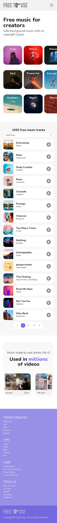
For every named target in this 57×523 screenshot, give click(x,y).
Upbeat (6, 433)
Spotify (6, 491)
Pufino (18, 145)
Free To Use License (12, 469)
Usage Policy (9, 466)
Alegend (19, 194)
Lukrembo (20, 182)
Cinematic (7, 421)
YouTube (7, 488)
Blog (5, 449)
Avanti (18, 231)
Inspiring (7, 430)
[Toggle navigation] (52, 5)
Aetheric (19, 170)
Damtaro (19, 243)
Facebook (7, 497)
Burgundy (20, 219)
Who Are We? (9, 486)
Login (5, 444)
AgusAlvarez (21, 279)
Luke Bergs (32, 279)
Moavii (18, 206)
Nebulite (19, 304)
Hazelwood (21, 158)
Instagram (7, 494)
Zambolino (20, 316)
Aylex (18, 255)
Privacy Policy (9, 472)
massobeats (21, 267)
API (4, 455)
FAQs (5, 446)
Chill (5, 427)
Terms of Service (10, 475)
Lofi (5, 424)
